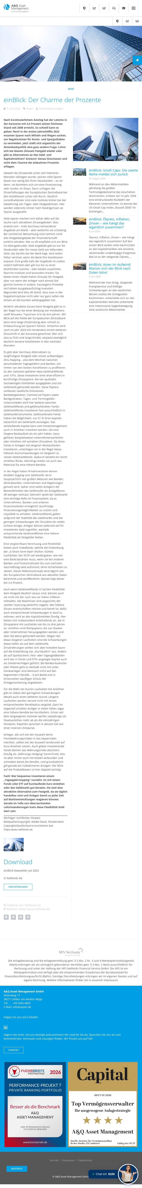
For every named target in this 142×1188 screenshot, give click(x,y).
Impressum (68, 1160)
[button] (6, 917)
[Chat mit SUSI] (128, 1174)
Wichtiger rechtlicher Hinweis (22, 818)
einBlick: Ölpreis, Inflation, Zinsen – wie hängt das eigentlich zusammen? (109, 223)
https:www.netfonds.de (18, 829)
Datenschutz (85, 1160)
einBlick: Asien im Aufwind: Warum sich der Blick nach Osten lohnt (110, 268)
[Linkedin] (5, 1027)
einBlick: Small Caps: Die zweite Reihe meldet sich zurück (113, 172)
